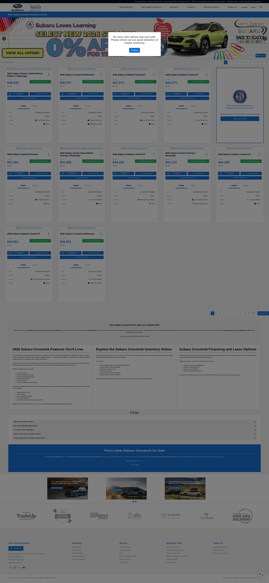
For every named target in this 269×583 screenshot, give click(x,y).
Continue (134, 50)
